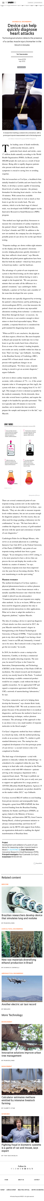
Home (6, 1179)
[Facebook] (12, 1169)
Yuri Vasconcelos (22, 54)
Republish (39, 863)
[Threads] (23, 1169)
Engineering (21, 67)
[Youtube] (30, 1169)
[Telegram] (26, 1169)
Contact (37, 1179)
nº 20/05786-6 (13, 850)
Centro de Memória (37, 1190)
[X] (14, 1169)
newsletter (30, 2)
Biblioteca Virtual (23, 1190)
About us (21, 1179)
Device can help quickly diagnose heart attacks (22, 30)
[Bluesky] (20, 1169)
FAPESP (2, 1190)
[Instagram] (17, 1169)
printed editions (38, 2)
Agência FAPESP (11, 1190)
